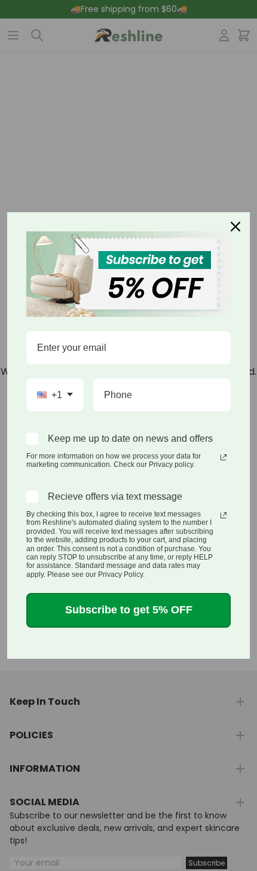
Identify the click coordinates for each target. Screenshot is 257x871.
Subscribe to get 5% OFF (128, 610)
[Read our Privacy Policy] (223, 457)
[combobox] (55, 394)
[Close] (235, 226)
